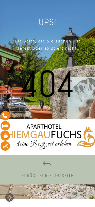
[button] (9, 197)
